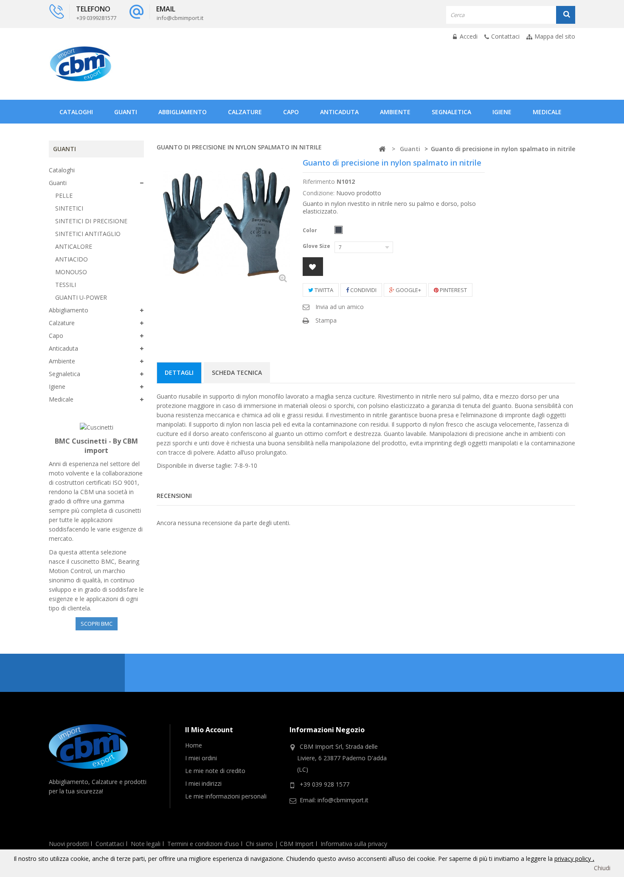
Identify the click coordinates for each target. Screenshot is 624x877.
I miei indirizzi (203, 783)
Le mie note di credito (215, 771)
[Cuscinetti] (96, 427)
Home (193, 745)
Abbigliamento (182, 112)
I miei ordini (201, 758)
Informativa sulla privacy (353, 844)
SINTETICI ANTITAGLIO (88, 234)
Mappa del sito (554, 36)
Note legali (145, 844)
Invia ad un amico (339, 307)
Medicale (547, 112)
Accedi (468, 36)
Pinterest (452, 290)
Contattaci (505, 36)
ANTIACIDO (71, 259)
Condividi (363, 290)
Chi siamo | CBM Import (280, 844)
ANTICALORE (73, 246)
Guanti (125, 112)
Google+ (407, 290)
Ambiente (395, 112)
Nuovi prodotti (69, 844)
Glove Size (317, 246)
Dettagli (179, 372)
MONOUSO (71, 272)
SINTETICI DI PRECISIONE (91, 221)
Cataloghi (76, 112)
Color (310, 230)
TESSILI (65, 285)
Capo (291, 112)
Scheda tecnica (237, 372)
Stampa (326, 320)
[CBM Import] (80, 64)
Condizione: (318, 193)
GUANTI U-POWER (81, 297)
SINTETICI (69, 208)
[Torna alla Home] (382, 149)
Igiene (502, 112)
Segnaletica (451, 112)
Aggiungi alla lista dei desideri (313, 266)
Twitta (323, 290)
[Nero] (338, 230)
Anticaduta (339, 112)
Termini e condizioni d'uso (203, 844)
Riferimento (319, 181)
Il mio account (209, 729)
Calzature (245, 112)
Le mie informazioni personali (226, 796)
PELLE (64, 195)
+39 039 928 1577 (324, 784)
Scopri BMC (96, 623)
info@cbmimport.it (343, 800)
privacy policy (573, 859)
